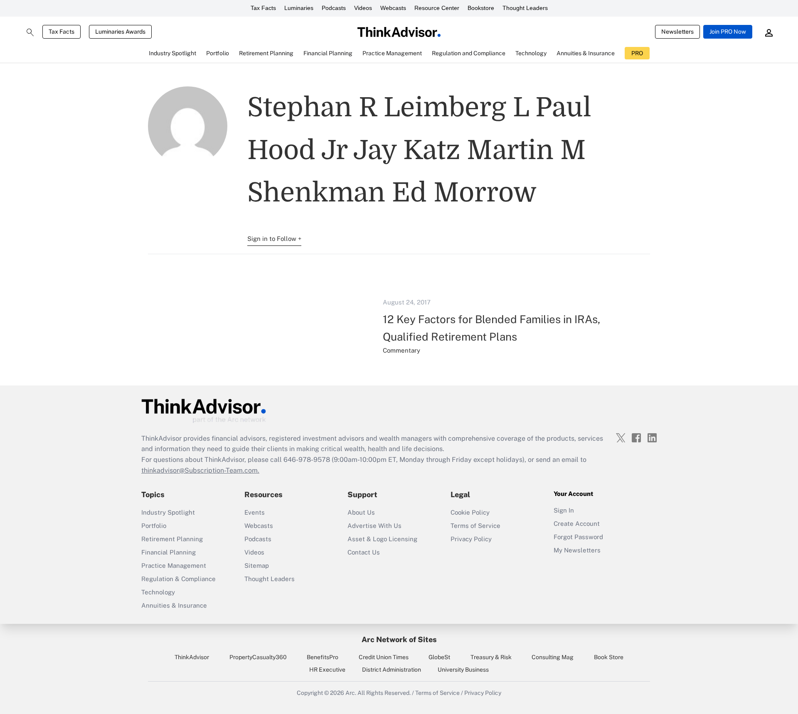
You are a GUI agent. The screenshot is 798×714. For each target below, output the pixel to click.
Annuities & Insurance (174, 605)
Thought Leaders (525, 8)
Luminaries (298, 8)
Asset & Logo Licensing (382, 538)
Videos (363, 8)
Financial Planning (168, 552)
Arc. (350, 692)
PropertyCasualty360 (258, 657)
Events (254, 512)
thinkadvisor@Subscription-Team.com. (200, 470)
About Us (361, 512)
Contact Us (363, 552)
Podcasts (334, 8)
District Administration (391, 669)
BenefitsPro (322, 657)
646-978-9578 (306, 460)
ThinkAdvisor (192, 657)
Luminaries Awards (120, 31)
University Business (463, 669)
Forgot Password (578, 536)
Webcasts (393, 8)
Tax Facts (263, 8)
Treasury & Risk (491, 657)
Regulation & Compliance (178, 578)
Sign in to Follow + (274, 238)
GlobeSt (439, 657)
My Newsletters (577, 550)
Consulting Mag (553, 657)
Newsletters (677, 31)
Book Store (608, 657)
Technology (158, 592)
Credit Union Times (384, 657)
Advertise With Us (374, 525)
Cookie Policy (470, 512)
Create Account (577, 523)
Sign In (564, 510)
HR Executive (327, 669)
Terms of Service (475, 525)
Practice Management (173, 565)
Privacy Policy (471, 538)
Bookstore (481, 8)
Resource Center (436, 8)
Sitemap (256, 565)
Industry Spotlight (168, 512)
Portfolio (153, 525)
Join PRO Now (727, 31)
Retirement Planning (172, 538)
